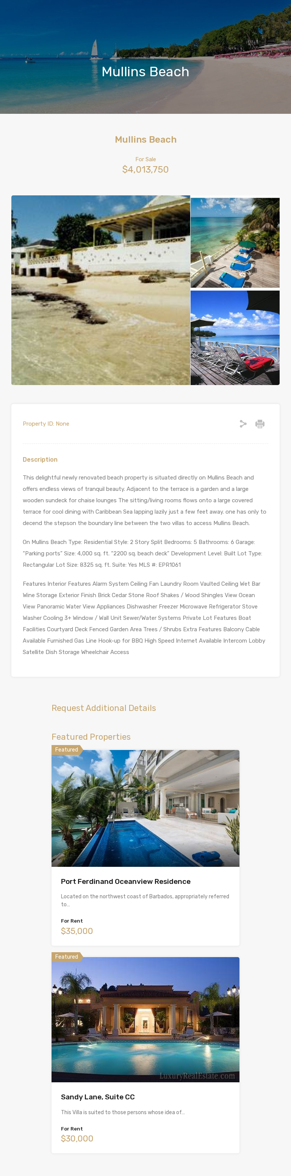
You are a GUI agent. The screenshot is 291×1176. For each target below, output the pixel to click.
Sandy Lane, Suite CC (98, 1097)
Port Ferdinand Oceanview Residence (126, 881)
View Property (145, 843)
